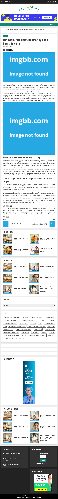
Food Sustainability (49, 323)
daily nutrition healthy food (29, 320)
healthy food (51, 326)
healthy (7, 216)
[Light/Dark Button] (51, 24)
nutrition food (7, 338)
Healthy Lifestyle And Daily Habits (34, 267)
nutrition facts (50, 335)
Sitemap (36, 496)
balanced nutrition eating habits (11, 317)
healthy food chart (8, 329)
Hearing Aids (35, 332)
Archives (5, 303)
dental (42, 320)
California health (50, 317)
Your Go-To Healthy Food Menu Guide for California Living (34, 250)
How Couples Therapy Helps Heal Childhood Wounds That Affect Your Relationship (34, 289)
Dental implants (23, 323)
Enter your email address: (43, 458)
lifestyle (52, 332)
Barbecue (25, 317)
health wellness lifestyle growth (17, 326)
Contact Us (22, 496)
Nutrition (24, 335)
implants (44, 332)
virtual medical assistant (18, 338)
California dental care (37, 317)
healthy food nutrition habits (24, 329)
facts (40, 323)
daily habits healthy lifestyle (10, 320)
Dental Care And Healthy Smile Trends (34, 278)
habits (5, 326)
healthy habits (38, 329)
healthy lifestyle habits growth (11, 332)
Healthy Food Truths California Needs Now (34, 239)
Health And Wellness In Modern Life (7, 289)
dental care (51, 320)
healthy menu (25, 332)
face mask (33, 323)
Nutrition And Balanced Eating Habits (7, 267)
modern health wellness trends (11, 335)
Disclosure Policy (29, 496)
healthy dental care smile (39, 326)
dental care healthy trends (10, 323)
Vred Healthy (6, 29)
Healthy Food (13, 29)
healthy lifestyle (50, 329)
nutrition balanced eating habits (36, 335)
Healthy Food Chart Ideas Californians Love (7, 250)
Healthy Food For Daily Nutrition (7, 239)
